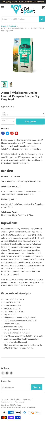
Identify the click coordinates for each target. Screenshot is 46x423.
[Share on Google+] (12, 133)
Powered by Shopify (28, 407)
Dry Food (12, 26)
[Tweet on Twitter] (7, 133)
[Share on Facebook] (3, 133)
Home (3, 26)
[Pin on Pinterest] (16, 133)
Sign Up (36, 387)
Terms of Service (6, 402)
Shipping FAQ (15, 399)
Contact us (4, 399)
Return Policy (27, 399)
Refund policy (19, 402)
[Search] (42, 19)
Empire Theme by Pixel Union (11, 407)
